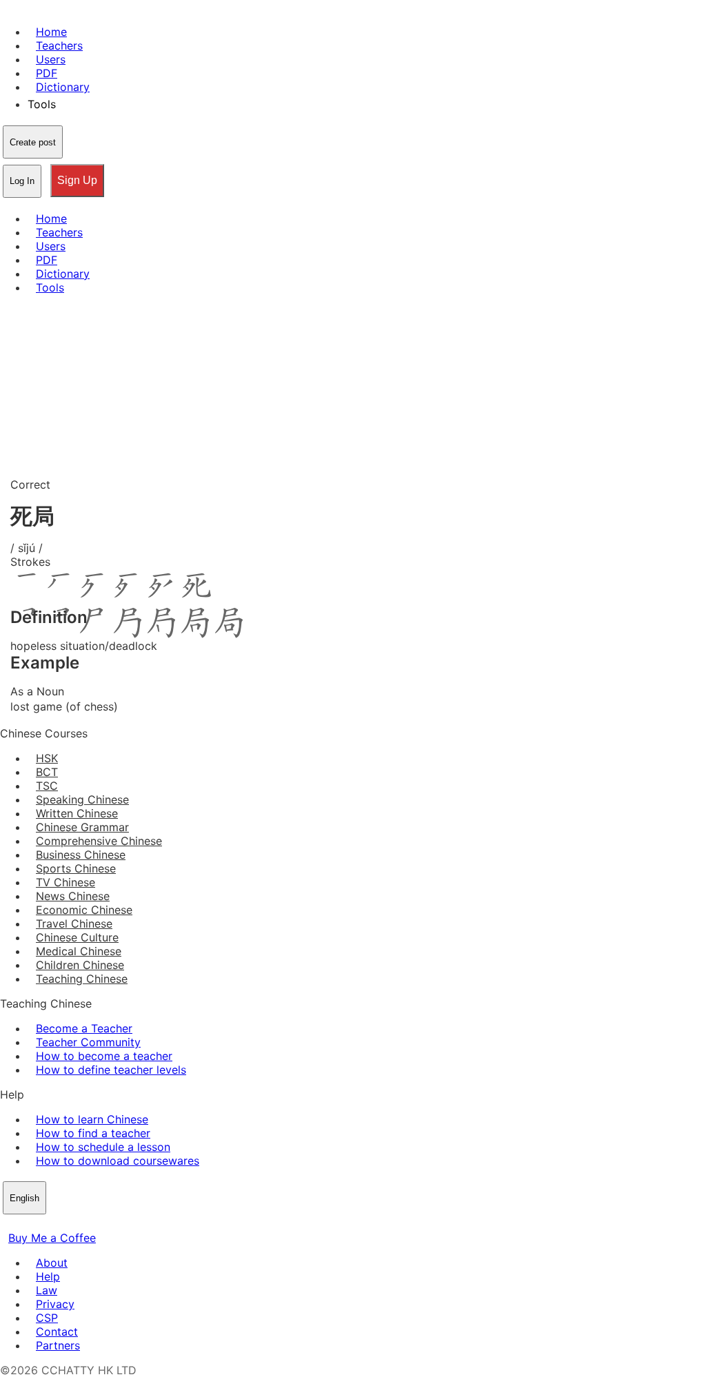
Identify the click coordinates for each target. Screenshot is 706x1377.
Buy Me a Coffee (52, 1238)
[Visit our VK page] (41, 1224)
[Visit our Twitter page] (24, 1224)
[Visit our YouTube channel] (57, 1224)
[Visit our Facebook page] (8, 1224)
